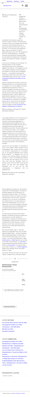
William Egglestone (22, 247)
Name (23, 274)
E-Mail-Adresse (23, 281)
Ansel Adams (23, 241)
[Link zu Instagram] (26, 395)
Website (23, 284)
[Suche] (21, 5)
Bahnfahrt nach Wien (7, 329)
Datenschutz (9, 1)
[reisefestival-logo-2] (12, 5)
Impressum (16, 1)
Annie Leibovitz (11, 245)
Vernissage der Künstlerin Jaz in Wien (12, 324)
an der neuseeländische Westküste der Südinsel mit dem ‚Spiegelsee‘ (13, 78)
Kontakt (22, 1)
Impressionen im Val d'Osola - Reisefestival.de (14, 356)
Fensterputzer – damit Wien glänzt (11, 327)
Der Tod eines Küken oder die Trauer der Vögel (14, 322)
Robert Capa (15, 240)
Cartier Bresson (5, 240)
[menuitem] (9, 1)
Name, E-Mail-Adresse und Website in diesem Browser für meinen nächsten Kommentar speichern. (14, 291)
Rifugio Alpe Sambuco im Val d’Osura (13, 358)
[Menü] (25, 5)
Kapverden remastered (8, 331)
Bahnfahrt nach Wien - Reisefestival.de (12, 346)
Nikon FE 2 (9, 99)
